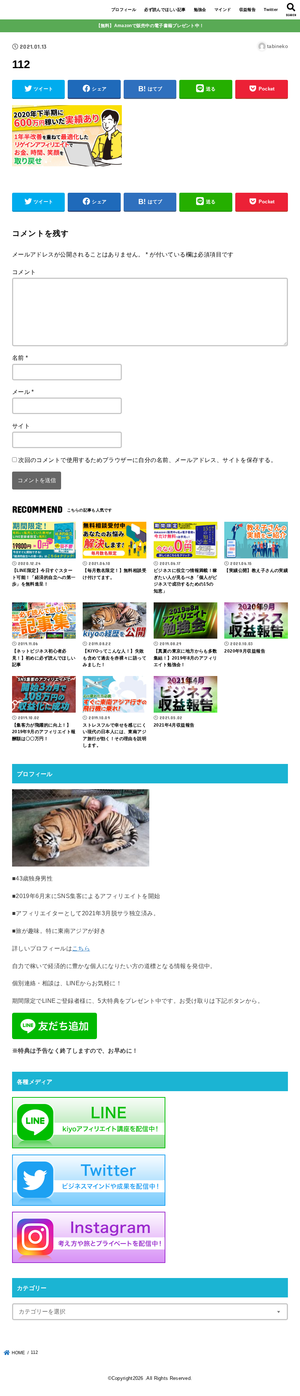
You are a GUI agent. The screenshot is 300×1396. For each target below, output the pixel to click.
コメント (24, 272)
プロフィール (123, 9)
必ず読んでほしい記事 (164, 9)
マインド (222, 9)
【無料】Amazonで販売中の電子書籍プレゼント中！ (150, 25)
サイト (21, 425)
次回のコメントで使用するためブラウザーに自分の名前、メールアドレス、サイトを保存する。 (147, 460)
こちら (81, 948)
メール (23, 391)
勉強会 (200, 9)
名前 (20, 357)
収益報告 (247, 9)
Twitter (271, 9)
